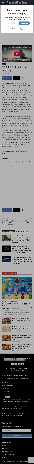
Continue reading (17, 29)
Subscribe (24, 23)
